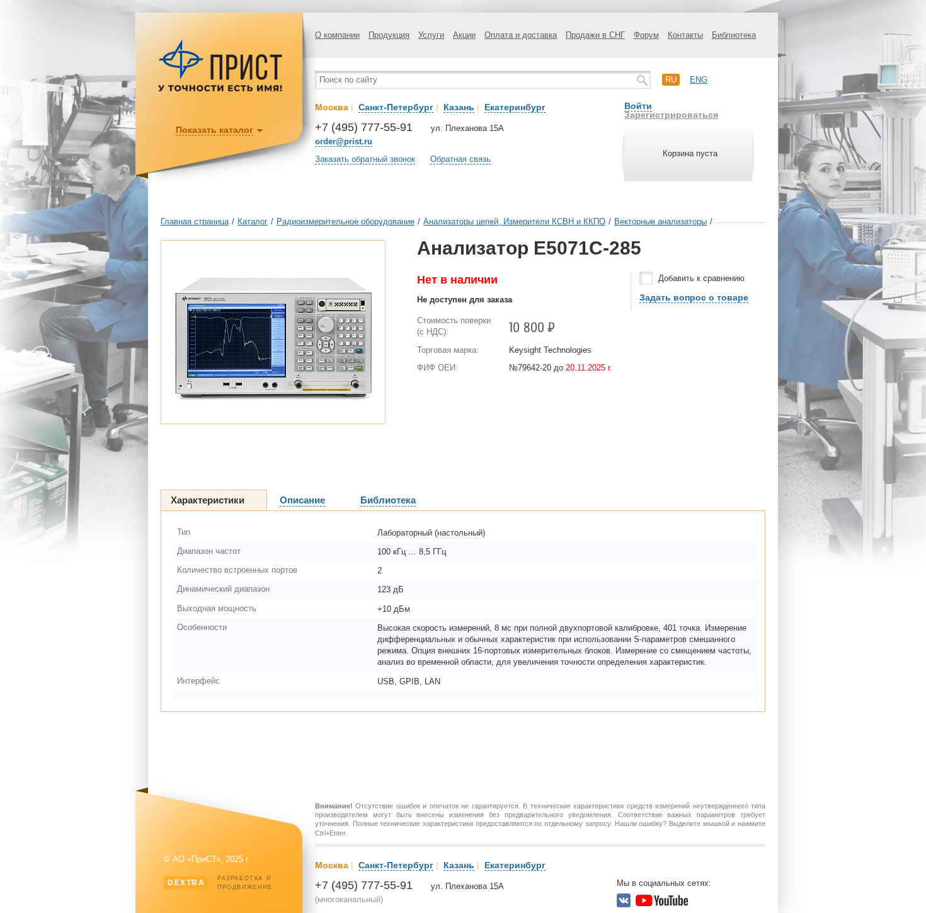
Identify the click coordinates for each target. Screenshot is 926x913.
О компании (337, 35)
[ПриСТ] (220, 90)
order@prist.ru (343, 141)
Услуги (431, 35)
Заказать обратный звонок (365, 159)
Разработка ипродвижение (220, 882)
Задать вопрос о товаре (693, 297)
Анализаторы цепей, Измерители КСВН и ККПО (514, 221)
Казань (458, 107)
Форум (646, 35)
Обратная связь (460, 159)
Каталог (252, 221)
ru (671, 79)
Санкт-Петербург (395, 107)
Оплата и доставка (520, 35)
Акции (464, 35)
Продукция (389, 35)
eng (698, 79)
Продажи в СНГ (595, 35)
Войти (638, 106)
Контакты (685, 35)
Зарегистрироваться (671, 115)
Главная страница (195, 221)
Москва (331, 107)
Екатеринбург (515, 107)
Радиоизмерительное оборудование (345, 221)
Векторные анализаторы (660, 221)
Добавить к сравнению (701, 278)
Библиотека (734, 35)
